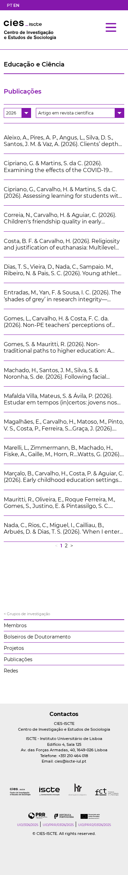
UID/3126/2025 (27, 825)
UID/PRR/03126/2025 (58, 825)
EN (16, 5)
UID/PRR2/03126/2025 (94, 825)
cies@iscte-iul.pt (70, 761)
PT (9, 5)
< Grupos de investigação (27, 614)
